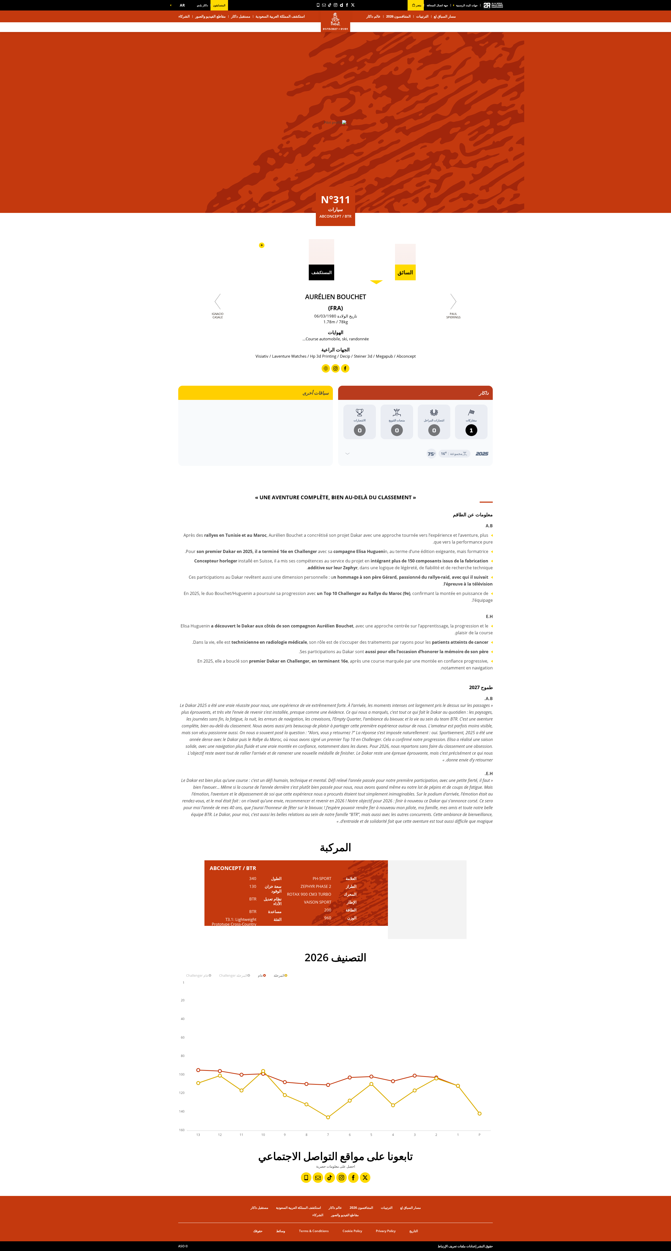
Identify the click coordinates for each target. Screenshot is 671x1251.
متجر (418, 5)
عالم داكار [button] (373, 16)
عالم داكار (335, 1207)
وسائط (280, 1231)
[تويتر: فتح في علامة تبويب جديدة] (353, 5)
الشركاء (184, 16)
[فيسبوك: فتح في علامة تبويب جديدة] (347, 5)
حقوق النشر (485, 1246)
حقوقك (257, 1231)
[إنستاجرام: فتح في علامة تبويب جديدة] (335, 5)
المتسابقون (219, 5)
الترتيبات (422, 16)
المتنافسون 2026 (398, 16)
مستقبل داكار (240, 16)
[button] (181, 5)
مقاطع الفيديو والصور (210, 16)
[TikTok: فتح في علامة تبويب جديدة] (330, 5)
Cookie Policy (352, 1231)
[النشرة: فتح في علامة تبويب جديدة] (324, 5)
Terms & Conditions (314, 1231)
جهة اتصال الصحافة (437, 5)
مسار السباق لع (410, 1207)
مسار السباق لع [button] (445, 16)
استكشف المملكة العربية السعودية (280, 16)
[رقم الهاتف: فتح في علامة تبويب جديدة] (318, 5)
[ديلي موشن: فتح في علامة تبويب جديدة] (341, 5)
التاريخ (413, 1231)
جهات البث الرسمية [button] (467, 5)
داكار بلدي (202, 5)
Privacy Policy (386, 1231)
